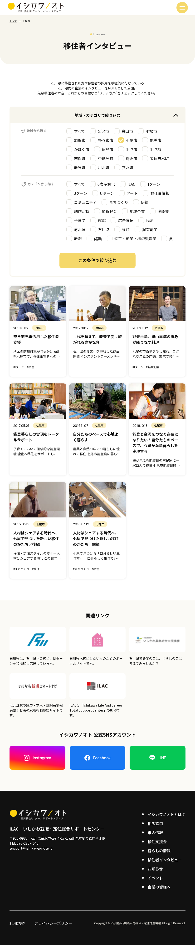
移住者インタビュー (165, 859)
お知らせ (155, 869)
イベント (155, 878)
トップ (13, 21)
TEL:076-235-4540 (24, 843)
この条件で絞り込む (97, 260)
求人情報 (155, 832)
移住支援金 (157, 841)
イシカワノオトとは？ (166, 814)
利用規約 (17, 923)
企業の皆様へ (159, 887)
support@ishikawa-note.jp (31, 848)
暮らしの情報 (159, 850)
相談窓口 (155, 823)
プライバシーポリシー (53, 923)
